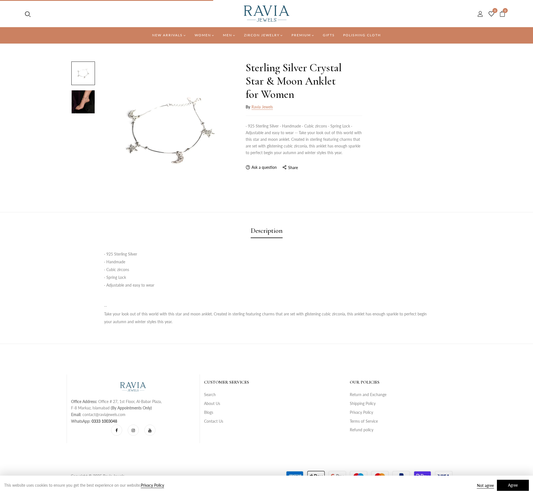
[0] (491, 14)
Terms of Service (364, 421)
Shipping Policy (363, 403)
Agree (513, 485)
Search (210, 394)
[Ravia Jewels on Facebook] (116, 430)
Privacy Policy (361, 412)
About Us (212, 403)
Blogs (208, 412)
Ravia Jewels (262, 106)
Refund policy (361, 429)
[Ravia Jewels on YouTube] (149, 430)
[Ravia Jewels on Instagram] (133, 430)
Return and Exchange (368, 394)
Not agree (485, 485)
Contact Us (213, 421)
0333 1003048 (104, 421)
